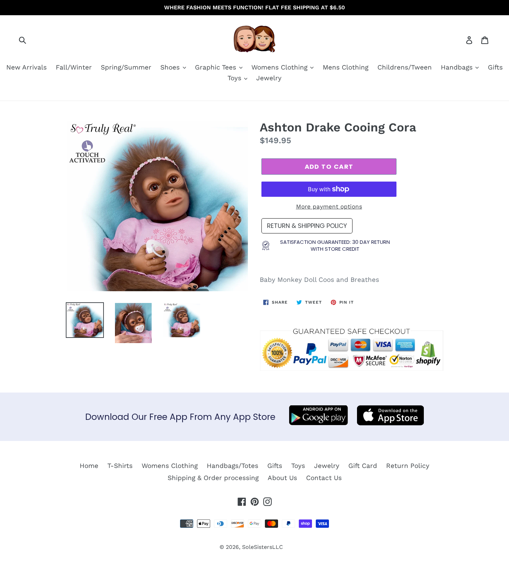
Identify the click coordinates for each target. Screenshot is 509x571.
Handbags (458, 67)
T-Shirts (120, 466)
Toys (235, 78)
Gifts (495, 67)
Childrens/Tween (404, 67)
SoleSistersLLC (262, 547)
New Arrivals (26, 67)
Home (89, 466)
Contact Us (324, 478)
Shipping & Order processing (213, 478)
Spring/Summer (126, 67)
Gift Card (362, 466)
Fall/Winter (74, 67)
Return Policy (407, 466)
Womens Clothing (280, 67)
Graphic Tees (216, 67)
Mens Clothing (345, 67)
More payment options (329, 206)
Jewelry (269, 78)
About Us (282, 478)
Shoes (171, 67)
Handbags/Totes (232, 466)
